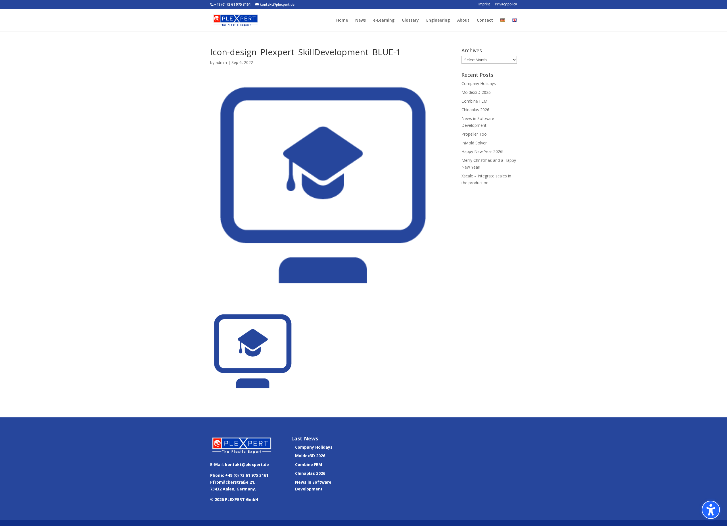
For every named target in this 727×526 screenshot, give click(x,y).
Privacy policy (506, 5)
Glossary (410, 20)
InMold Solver (474, 143)
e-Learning (383, 20)
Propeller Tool (474, 134)
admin (221, 62)
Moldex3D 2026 (476, 92)
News (360, 20)
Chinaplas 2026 (475, 109)
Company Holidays (478, 83)
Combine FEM (474, 101)
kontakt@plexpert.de (247, 464)
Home (342, 20)
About (463, 20)
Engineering (438, 20)
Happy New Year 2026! (482, 151)
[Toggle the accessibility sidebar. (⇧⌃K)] (711, 510)
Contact (485, 20)
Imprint (484, 5)
